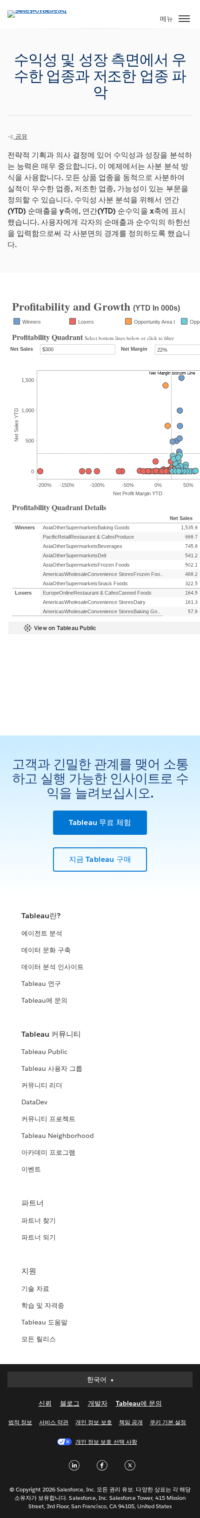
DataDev (34, 1102)
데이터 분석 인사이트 (52, 967)
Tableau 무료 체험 (100, 822)
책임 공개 (131, 1422)
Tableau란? (40, 916)
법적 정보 (20, 1422)
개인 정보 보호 (93, 1422)
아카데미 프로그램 (48, 1152)
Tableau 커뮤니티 (51, 1034)
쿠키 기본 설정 (168, 1422)
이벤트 (31, 1169)
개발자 (97, 1403)
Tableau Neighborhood (57, 1135)
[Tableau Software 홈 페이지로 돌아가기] (40, 10)
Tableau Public (44, 1051)
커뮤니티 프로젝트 (48, 1119)
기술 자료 (35, 1288)
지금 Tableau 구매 (100, 859)
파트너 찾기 (38, 1220)
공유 (20, 136)
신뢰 (45, 1403)
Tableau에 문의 (44, 1000)
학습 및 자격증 (42, 1305)
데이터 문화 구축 (46, 950)
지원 (28, 1271)
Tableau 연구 (41, 983)
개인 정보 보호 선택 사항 (106, 1442)
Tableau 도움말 (44, 1322)
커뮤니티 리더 (41, 1085)
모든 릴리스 (38, 1339)
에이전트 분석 (41, 933)
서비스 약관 (53, 1422)
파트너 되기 (38, 1237)
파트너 (32, 1203)
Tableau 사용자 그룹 (51, 1068)
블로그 (70, 1403)
